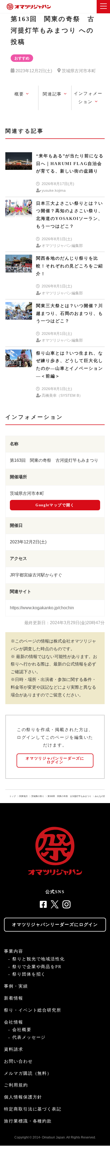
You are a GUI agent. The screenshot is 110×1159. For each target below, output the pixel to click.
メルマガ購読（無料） (28, 1073)
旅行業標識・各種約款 (28, 1121)
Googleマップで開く (55, 505)
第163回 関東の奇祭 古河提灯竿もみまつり (69, 796)
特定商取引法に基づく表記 (32, 1109)
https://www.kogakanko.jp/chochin (42, 607)
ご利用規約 (16, 1085)
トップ (12, 796)
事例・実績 (16, 986)
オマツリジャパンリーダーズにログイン (55, 760)
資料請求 (13, 1049)
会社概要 (22, 1029)
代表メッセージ (29, 1037)
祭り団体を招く (29, 974)
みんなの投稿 (101, 796)
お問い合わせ (18, 1061)
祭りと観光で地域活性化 (38, 959)
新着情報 (13, 998)
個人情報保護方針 (23, 1097)
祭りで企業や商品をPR (37, 966)
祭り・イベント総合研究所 (32, 1010)
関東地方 (23, 796)
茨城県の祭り (37, 796)
